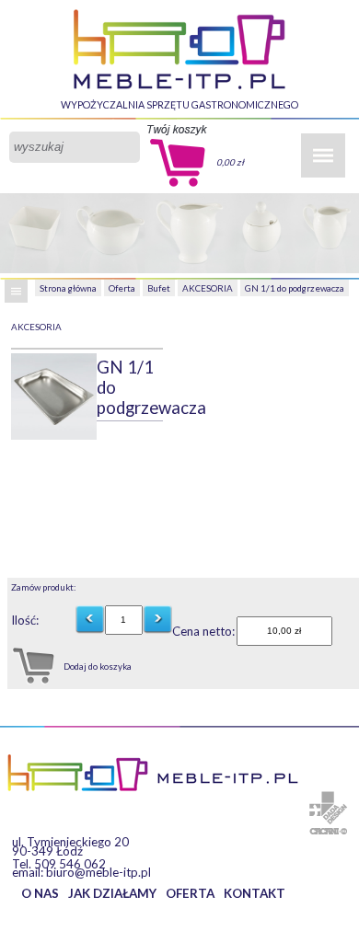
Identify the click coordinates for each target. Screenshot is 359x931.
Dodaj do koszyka (98, 666)
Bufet (158, 287)
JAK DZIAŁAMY (112, 893)
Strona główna (68, 287)
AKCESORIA (207, 287)
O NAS (40, 893)
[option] (54, 396)
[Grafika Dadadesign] (328, 807)
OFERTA (190, 893)
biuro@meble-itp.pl (98, 872)
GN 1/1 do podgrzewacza (294, 287)
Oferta (122, 287)
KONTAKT (254, 893)
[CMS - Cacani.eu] (328, 831)
